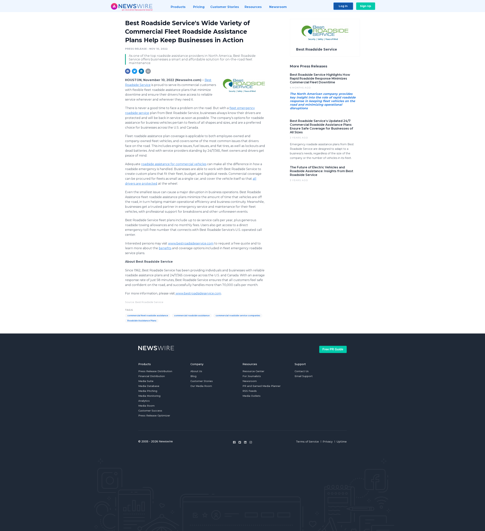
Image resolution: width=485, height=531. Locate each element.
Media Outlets (251, 395)
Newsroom (249, 381)
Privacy (328, 441)
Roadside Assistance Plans (141, 320)
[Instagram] (251, 442)
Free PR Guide (332, 349)
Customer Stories (201, 381)
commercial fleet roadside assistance (147, 315)
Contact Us (302, 371)
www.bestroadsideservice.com (191, 243)
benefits (165, 248)
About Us (196, 371)
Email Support (304, 376)
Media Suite (145, 381)
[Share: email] (148, 71)
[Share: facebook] (128, 71)
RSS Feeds (249, 390)
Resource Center (253, 371)
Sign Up (365, 6)
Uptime (341, 441)
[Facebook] (234, 442)
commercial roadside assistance (192, 315)
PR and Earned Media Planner (261, 385)
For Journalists (251, 376)
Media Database (148, 385)
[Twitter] (240, 442)
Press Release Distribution (155, 371)
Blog (193, 376)
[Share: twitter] (134, 71)
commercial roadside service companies (238, 315)
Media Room (146, 405)
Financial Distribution (151, 376)
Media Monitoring (149, 395)
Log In (343, 6)
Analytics (144, 400)
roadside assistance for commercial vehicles (173, 164)
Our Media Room (201, 385)
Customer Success (150, 410)
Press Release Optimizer (154, 415)
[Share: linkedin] (141, 71)
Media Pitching (147, 390)
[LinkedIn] (245, 442)
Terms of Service (307, 441)
